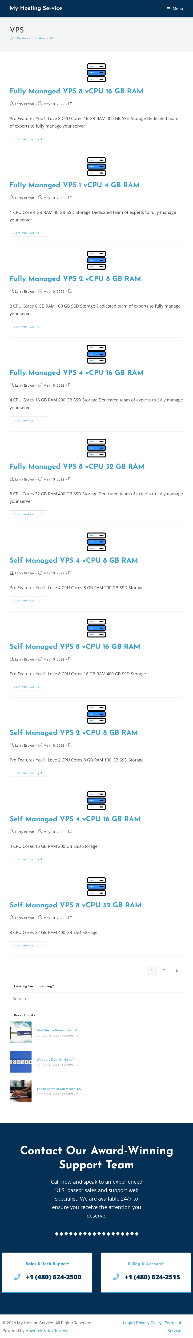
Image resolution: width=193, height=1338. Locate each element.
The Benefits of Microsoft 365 (59, 1089)
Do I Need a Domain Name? (57, 1030)
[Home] (11, 38)
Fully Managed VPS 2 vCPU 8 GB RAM (75, 279)
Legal (128, 1322)
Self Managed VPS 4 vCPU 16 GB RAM (75, 819)
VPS (52, 38)
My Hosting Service (36, 8)
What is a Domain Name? (55, 1059)
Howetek (33, 1330)
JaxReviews (58, 1330)
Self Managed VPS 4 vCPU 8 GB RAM (74, 561)
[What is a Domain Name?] (21, 1062)
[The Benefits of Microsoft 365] (21, 1091)
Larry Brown (24, 104)
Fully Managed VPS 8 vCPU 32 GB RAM (77, 467)
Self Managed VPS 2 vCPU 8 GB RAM (74, 733)
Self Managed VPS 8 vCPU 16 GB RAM (75, 647)
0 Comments (70, 1035)
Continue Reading (30, 138)
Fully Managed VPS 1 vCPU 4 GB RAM (75, 185)
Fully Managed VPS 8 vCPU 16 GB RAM (76, 91)
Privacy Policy (149, 1322)
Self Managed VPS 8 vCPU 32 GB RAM (75, 905)
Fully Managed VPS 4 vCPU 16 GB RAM (77, 373)
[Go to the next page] (176, 970)
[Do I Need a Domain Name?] (21, 1032)
